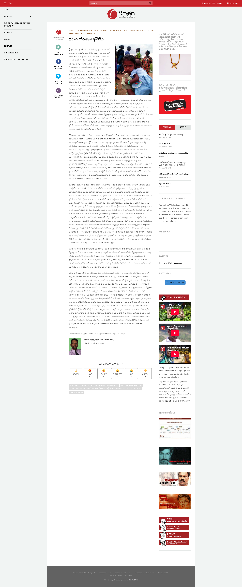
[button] (134, 69)
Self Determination (117, 389)
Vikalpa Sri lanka (76, 392)
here (165, 218)
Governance (104, 31)
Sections (8, 16)
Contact (8, 46)
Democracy (93, 31)
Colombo (84, 31)
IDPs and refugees (143, 31)
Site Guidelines (11, 53)
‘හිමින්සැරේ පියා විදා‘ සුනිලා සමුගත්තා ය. (174, 174)
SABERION (133, 580)
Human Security (128, 31)
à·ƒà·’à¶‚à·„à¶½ (74, 31)
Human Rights (115, 31)
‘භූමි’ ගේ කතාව (165, 184)
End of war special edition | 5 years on (17, 24)
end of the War (87, 385)
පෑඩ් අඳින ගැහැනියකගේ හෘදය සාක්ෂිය (173, 153)
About (7, 39)
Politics (95, 389)
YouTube (169, 401)
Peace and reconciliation (84, 33)
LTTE (122, 385)
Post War (104, 389)
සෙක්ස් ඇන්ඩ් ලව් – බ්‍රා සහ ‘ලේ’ (171, 134)
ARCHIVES (234, 3)
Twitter (24, 59)
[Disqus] (112, 429)
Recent (183, 127)
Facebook (11, 59)
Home (6, 10)
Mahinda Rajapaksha (134, 385)
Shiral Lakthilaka (134, 389)
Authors (8, 33)
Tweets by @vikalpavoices (170, 263)
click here (175, 377)
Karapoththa (58, 37)
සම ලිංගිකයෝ (164, 144)
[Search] (150, 3)
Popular (167, 127)
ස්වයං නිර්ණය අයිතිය (86, 39)
